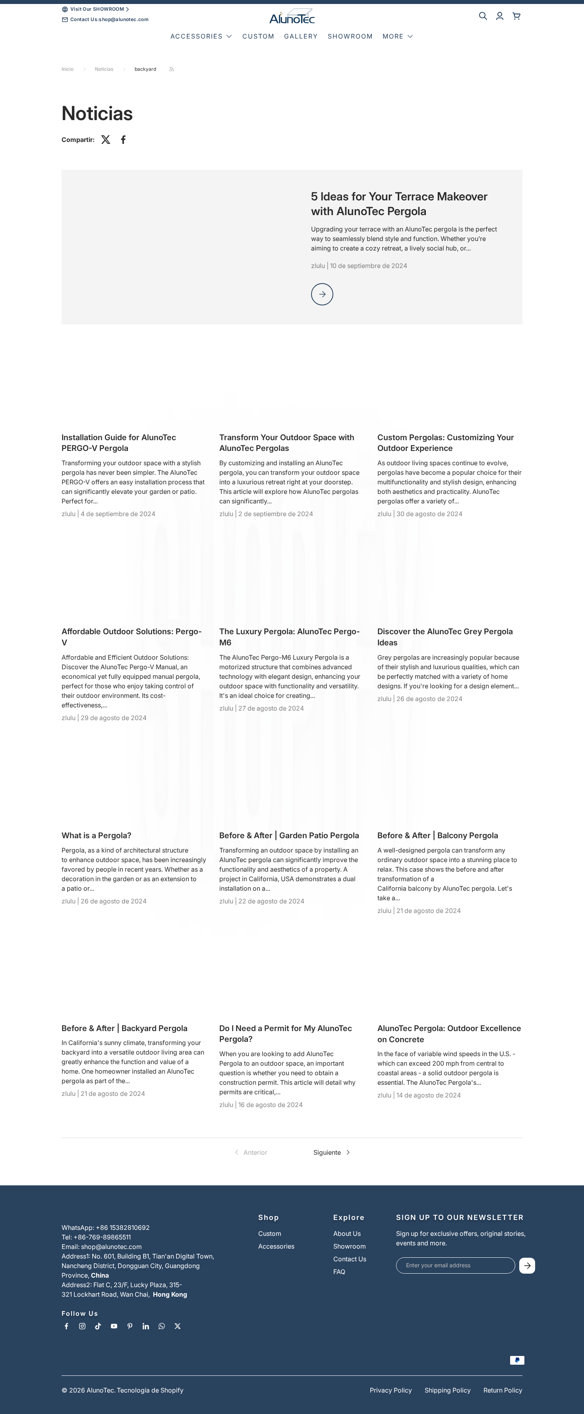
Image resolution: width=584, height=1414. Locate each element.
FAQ (339, 1272)
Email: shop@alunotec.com (102, 1247)
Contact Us (349, 1259)
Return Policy (502, 1390)
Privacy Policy (391, 1390)
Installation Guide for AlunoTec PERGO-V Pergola (119, 443)
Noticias (104, 69)
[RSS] (171, 69)
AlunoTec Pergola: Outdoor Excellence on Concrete (449, 1034)
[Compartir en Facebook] (123, 139)
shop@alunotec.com (124, 19)
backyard (145, 69)
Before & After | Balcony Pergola (437, 835)
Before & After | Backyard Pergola (125, 1028)
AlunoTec (100, 1390)
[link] (250, 1152)
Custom (258, 36)
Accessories (276, 1246)
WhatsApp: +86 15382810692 (106, 1227)
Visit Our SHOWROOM (97, 9)
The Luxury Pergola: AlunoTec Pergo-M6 (289, 637)
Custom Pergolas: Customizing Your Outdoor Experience (445, 443)
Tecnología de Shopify (150, 1390)
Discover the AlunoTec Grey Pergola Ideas (445, 637)
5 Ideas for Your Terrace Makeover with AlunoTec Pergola (399, 203)
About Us (347, 1233)
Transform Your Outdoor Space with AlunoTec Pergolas (286, 443)
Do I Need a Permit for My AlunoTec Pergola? (285, 1034)
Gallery (301, 36)
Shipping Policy (448, 1390)
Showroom (350, 36)
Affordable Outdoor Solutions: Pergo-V (132, 637)
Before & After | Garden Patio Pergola (289, 835)
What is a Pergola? (96, 835)
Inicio (67, 69)
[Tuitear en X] (105, 139)
